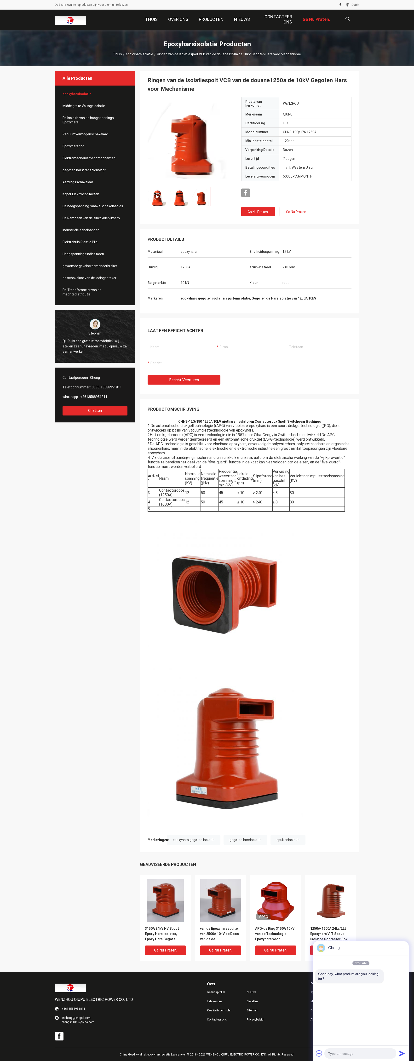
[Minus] (402, 948)
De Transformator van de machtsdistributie (82, 292)
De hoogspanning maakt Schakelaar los (93, 206)
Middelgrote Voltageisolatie (84, 106)
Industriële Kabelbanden (81, 230)
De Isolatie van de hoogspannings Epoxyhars (88, 120)
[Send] (402, 1053)
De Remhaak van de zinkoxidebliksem (91, 218)
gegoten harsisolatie (245, 840)
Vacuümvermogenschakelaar (85, 134)
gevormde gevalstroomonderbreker (90, 266)
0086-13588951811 (107, 387)
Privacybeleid (255, 1019)
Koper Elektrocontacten (81, 194)
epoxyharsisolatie (139, 54)
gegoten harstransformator (84, 170)
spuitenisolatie (287, 840)
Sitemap (252, 1010)
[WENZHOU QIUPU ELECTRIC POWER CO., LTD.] (70, 20)
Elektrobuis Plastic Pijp (80, 242)
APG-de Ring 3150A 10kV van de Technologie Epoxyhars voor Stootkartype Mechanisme (274, 934)
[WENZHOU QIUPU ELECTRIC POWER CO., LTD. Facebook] (340, 5)
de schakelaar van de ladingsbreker (89, 278)
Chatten (95, 410)
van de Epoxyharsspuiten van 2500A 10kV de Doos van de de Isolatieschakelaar (220, 934)
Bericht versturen (184, 380)
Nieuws (251, 992)
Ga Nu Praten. (258, 212)
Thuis (117, 54)
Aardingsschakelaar (78, 182)
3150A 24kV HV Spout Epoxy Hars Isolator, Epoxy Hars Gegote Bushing (162, 934)
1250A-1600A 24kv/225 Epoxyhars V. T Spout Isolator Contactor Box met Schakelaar (328, 934)
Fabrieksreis (215, 1001)
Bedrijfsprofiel (216, 992)
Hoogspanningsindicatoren (83, 254)
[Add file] (319, 1053)
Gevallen (252, 1001)
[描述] (347, 19)
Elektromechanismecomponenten (89, 158)
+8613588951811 (93, 397)
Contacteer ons (217, 1019)
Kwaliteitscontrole (218, 1010)
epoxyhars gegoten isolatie (193, 840)
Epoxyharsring (73, 146)
